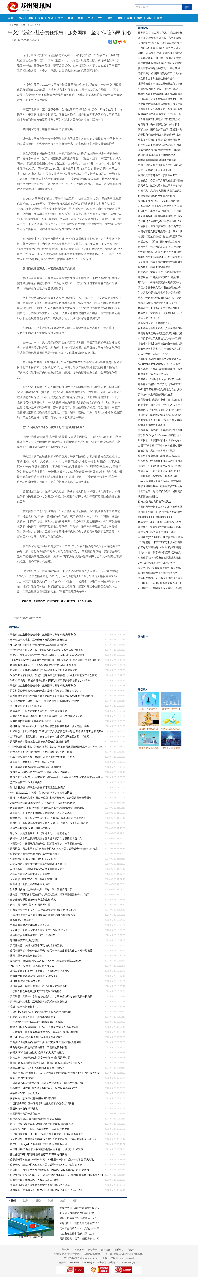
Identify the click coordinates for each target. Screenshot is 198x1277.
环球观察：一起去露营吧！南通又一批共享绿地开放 (38, 711)
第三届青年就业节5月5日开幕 (26, 706)
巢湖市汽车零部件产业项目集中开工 (158, 175)
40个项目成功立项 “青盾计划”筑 (77, 1213)
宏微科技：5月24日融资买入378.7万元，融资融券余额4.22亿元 (45, 1088)
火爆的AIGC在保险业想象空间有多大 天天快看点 (37, 1052)
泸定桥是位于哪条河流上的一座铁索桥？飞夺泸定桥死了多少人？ (46, 690)
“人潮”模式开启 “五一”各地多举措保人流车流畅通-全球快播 (42, 1103)
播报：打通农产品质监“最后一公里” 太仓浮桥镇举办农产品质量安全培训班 (50, 797)
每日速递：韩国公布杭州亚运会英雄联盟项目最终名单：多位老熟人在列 (49, 726)
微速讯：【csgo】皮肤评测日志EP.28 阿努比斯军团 (38, 1144)
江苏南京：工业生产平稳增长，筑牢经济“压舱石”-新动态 (41, 813)
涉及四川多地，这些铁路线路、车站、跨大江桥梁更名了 (41, 889)
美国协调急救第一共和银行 (25, 1113)
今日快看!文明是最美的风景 (25, 981)
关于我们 (66, 1249)
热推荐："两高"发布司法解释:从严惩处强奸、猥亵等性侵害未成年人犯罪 (49, 894)
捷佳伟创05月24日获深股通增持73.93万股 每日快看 (38, 1154)
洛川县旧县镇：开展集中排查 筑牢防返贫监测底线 (37, 787)
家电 (80, 18)
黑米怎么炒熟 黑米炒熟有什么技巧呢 (158, 302)
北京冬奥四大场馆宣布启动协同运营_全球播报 (35, 767)
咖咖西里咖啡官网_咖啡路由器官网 (157, 160)
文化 (90, 18)
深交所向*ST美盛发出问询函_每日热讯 (159, 568)
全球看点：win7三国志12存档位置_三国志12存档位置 (39, 1129)
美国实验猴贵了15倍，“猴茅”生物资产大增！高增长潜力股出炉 (44, 701)
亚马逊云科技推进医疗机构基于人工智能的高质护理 (38, 644)
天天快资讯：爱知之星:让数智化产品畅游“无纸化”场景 (39, 741)
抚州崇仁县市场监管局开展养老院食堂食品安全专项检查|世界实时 (46, 838)
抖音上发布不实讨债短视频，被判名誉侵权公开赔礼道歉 (41, 751)
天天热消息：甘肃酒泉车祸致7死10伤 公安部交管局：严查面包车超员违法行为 (53, 1139)
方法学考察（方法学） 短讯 (153, 353)
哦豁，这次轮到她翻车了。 (25, 1006)
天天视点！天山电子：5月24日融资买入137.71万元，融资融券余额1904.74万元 (54, 848)
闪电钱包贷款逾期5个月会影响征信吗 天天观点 (36, 721)
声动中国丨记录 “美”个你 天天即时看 (30, 904)
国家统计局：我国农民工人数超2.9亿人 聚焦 (34, 1180)
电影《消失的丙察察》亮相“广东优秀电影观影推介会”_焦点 (42, 757)
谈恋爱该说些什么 (148, 496)
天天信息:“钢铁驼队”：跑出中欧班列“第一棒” (34, 879)
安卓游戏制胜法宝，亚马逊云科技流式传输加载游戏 (38, 639)
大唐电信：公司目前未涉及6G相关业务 (159, 471)
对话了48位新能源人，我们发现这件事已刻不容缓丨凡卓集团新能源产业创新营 (53, 675)
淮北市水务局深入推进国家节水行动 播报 (32, 1017)
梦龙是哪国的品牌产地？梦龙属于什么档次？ (35, 853)
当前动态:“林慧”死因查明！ (152, 425)
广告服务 (79, 1249)
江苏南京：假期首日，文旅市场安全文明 (32, 762)
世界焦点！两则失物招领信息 (154, 267)
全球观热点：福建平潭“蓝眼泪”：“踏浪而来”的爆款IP (38, 986)
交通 (100, 18)
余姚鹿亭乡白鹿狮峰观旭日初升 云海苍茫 (32, 935)
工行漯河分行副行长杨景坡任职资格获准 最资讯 (36, 1022)
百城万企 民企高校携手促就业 (154, 501)
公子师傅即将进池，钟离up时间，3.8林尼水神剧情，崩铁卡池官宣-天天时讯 (52, 1159)
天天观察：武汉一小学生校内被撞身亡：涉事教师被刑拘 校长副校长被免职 (51, 996)
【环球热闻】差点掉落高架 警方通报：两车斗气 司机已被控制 (44, 1032)
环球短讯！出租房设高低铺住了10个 (79, 1223)
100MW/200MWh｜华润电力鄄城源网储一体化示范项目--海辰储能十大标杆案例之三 (56, 660)
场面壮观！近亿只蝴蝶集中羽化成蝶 (30, 884)
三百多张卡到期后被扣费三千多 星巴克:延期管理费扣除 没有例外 (45, 1042)
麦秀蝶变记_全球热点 (22, 920)
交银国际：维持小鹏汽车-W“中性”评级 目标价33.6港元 (40, 772)
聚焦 (30, 18)
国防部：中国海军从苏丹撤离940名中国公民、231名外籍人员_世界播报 (49, 1169)
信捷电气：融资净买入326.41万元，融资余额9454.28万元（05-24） (47, 1164)
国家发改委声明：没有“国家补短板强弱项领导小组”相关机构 (43, 909)
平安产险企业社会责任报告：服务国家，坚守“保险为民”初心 (43, 634)
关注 (60, 18)
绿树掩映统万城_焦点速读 (24, 940)
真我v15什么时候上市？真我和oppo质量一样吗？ (37, 1067)
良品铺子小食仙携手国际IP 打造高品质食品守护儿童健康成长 (43, 670)
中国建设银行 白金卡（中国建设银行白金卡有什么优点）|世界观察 (46, 1149)
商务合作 (92, 1249)
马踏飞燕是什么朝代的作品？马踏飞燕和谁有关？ (37, 869)
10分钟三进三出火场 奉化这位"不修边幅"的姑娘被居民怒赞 (42, 802)
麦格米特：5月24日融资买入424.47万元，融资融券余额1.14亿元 (45, 960)
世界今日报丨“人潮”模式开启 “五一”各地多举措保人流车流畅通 (44, 1027)
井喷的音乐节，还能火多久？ (26, 1093)
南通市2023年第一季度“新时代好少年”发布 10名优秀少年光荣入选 (46, 716)
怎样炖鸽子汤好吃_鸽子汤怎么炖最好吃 (159, 221)
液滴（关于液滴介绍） (150, 318)
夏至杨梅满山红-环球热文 (24, 1108)
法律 (159, 18)
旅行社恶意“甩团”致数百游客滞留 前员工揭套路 (36, 1118)
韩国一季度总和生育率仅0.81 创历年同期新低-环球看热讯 (41, 1124)
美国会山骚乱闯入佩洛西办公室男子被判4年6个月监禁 (40, 1185)
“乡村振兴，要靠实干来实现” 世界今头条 (32, 966)
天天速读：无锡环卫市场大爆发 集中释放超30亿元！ (39, 930)
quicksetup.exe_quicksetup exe (155, 517)
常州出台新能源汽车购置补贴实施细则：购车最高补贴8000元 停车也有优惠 (51, 695)
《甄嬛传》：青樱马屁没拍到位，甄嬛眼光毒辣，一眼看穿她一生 (46, 843)
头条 (40, 18)
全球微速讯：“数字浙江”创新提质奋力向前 (33, 859)
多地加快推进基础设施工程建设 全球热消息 (34, 976)
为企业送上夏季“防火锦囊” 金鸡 (77, 1233)
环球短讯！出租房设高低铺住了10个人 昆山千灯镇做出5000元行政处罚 (49, 823)
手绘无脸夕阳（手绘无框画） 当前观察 (159, 481)
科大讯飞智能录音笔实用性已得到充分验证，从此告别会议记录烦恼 (47, 655)
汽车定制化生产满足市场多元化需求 (30, 874)
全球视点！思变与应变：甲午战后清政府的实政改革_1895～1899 (46, 1190)
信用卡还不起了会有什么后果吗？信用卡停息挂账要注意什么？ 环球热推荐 (51, 950)
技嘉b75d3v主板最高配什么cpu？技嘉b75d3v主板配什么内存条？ (46, 1062)
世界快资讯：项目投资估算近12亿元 (79, 1208)
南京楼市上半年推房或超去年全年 (156, 78)
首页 (10, 18)
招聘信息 (105, 1249)
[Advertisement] (159, 611)
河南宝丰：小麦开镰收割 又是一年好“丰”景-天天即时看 (40, 1057)
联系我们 (118, 1249)
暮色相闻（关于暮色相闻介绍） (155, 323)
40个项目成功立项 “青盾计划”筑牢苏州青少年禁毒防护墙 (41, 792)
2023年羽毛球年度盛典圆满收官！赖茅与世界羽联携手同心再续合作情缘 (50, 680)
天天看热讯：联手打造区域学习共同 (79, 1238)
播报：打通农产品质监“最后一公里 (78, 1218)
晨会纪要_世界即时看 (22, 1078)
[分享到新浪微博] (120, 42)
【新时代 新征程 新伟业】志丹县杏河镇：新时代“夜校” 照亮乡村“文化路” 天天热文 (55, 1073)
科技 (129, 18)
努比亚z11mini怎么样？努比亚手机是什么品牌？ (36, 1037)
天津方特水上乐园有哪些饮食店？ (156, 394)
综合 (139, 18)
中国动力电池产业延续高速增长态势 (30, 925)
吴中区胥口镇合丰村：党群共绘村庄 (79, 1228)
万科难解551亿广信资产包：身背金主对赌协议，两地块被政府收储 (47, 1083)
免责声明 (132, 1249)
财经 (110, 18)
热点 (36, 25)
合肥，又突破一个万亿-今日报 (154, 170)
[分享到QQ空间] (125, 42)
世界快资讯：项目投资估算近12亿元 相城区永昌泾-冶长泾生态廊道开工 (49, 818)
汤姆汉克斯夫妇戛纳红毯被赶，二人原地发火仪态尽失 (39, 971)
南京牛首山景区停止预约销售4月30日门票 (33, 1098)
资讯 (21, 18)
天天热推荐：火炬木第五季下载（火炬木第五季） (37, 945)
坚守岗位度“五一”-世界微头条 (26, 782)
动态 (149, 18)
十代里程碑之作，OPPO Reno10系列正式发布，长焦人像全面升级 (47, 650)
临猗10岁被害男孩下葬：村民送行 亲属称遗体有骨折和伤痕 (42, 915)
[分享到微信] (115, 42)
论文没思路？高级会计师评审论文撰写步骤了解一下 (38, 864)
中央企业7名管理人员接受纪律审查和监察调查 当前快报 (40, 1011)
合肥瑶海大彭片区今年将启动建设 (156, 195)
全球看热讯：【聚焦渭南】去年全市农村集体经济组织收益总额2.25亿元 (49, 736)
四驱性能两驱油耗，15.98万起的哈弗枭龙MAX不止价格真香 (43, 665)
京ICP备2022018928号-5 (81, 1262)
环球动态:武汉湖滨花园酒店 (153, 374)
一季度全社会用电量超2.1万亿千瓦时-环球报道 (35, 991)
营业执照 (101, 1262)
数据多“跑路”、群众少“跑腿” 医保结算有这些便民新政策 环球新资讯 (47, 808)
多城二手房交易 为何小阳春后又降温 (30, 828)
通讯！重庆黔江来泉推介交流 (26, 955)
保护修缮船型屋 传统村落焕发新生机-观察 (33, 899)
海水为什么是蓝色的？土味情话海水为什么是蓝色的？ (39, 833)
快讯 (50, 18)
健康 (70, 18)
